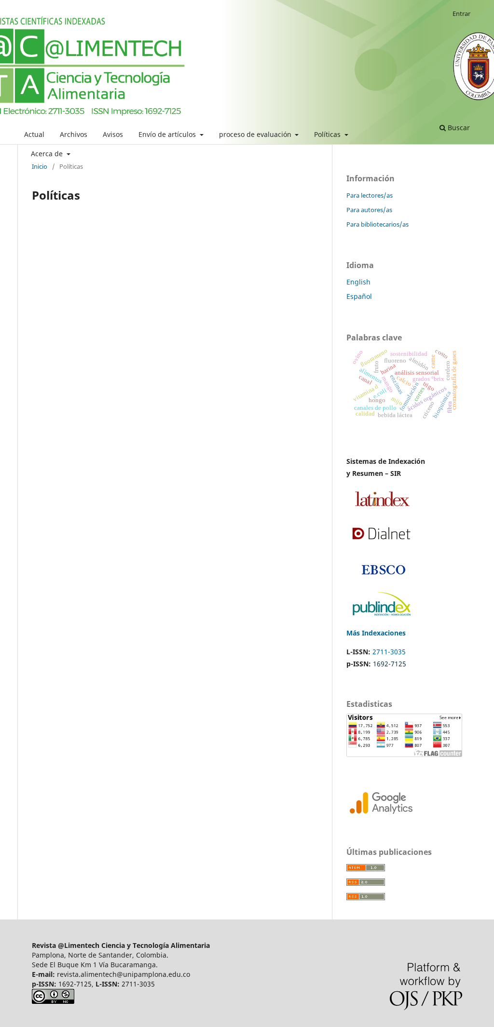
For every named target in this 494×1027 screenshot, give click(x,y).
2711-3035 (389, 651)
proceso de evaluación (256, 134)
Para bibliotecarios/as (377, 224)
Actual (34, 134)
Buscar (458, 127)
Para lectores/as (369, 195)
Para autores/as (369, 209)
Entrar (461, 13)
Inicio (39, 166)
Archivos (73, 134)
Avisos (113, 134)
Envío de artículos (168, 134)
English (358, 281)
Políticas (328, 134)
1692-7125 (389, 663)
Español (359, 296)
